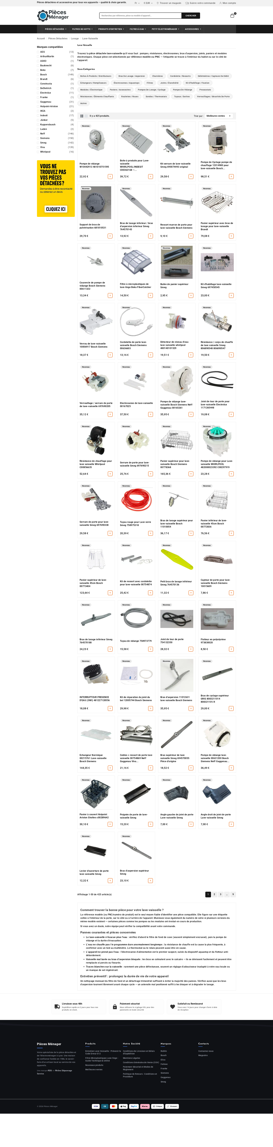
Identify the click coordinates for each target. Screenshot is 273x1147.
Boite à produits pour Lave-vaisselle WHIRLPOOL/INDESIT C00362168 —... (134, 165)
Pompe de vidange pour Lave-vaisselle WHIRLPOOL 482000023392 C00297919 (217, 464)
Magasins (203, 1055)
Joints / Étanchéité (169, 83)
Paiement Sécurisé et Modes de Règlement (138, 1068)
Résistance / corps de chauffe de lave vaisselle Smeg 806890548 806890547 (217, 345)
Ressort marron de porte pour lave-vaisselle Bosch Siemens (176, 226)
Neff (57, 133)
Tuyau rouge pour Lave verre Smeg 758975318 (135, 524)
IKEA (57, 111)
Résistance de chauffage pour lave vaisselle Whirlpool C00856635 (96, 464)
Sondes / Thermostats (156, 96)
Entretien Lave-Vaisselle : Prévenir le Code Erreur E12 (103, 1052)
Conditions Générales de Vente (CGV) (141, 1062)
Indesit (57, 115)
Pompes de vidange (182, 90)
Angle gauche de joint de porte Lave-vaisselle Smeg (176, 816)
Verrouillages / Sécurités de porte (213, 96)
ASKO (57, 61)
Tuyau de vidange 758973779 (136, 641)
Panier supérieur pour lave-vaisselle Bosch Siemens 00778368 (175, 464)
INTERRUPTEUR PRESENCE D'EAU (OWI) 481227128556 (95, 699)
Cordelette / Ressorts (180, 76)
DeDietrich (57, 88)
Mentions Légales (131, 1058)
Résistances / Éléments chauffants (97, 96)
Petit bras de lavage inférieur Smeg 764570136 (176, 583)
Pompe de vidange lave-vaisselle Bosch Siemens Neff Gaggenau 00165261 (176, 404)
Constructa (57, 83)
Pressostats (205, 90)
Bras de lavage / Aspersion (132, 76)
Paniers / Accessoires (120, 90)
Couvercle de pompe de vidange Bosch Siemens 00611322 (92, 285)
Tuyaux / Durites (182, 96)
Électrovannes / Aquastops (126, 83)
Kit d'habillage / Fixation (197, 83)
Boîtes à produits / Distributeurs (95, 76)
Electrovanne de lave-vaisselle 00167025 (136, 405)
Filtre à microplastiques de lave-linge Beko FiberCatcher (135, 286)
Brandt (57, 79)
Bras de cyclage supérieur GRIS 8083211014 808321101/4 (215, 698)
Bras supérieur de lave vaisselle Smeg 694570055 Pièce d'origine (174, 758)
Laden (57, 129)
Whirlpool (57, 151)
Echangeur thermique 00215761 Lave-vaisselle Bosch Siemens (93, 758)
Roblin (164, 1051)
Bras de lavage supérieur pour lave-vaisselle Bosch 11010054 (176, 523)
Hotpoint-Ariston (57, 106)
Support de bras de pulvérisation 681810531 (93, 226)
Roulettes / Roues (129, 96)
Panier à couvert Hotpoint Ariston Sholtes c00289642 (94, 816)
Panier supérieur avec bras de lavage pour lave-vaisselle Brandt (217, 226)
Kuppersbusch (57, 124)
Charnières (157, 76)
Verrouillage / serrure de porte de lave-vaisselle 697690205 (96, 405)
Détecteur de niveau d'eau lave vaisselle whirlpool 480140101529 (174, 345)
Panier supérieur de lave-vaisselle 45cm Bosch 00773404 (93, 583)
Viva (57, 147)
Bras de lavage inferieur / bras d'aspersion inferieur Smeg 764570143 (136, 226)
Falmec (164, 1064)
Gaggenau (57, 101)
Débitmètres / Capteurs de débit (213, 76)
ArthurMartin (57, 56)
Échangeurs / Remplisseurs (93, 83)
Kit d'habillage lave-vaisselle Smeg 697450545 (216, 286)
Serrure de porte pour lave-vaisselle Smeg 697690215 (134, 464)
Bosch (57, 74)
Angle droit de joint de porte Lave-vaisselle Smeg (216, 816)
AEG (57, 52)
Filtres (150, 83)
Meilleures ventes (219, 116)
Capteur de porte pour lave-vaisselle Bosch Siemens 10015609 (215, 583)
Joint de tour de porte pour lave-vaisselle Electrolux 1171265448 (215, 404)
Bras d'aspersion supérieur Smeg (134, 872)
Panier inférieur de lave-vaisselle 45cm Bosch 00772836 (214, 523)
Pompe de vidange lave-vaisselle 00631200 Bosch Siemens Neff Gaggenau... (215, 758)
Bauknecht (57, 65)
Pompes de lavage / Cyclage (152, 90)
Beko (57, 70)
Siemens (57, 138)
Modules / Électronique (91, 90)
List (86, 116)
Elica (163, 1060)
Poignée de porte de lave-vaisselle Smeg (134, 816)
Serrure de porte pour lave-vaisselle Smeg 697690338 (94, 523)
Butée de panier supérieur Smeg (174, 286)
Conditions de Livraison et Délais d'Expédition (139, 1052)
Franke (57, 97)
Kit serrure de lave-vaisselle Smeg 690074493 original (175, 165)
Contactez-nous (206, 1051)
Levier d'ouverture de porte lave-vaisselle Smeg (94, 872)
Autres (83, 103)
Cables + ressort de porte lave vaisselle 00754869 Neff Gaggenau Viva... (136, 758)
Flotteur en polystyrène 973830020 (213, 641)
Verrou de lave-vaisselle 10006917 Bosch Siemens (93, 345)
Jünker (57, 120)
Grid (81, 116)
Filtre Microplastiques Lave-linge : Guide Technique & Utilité (101, 1059)
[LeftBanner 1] (56, 188)
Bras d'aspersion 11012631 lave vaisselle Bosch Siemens (176, 699)
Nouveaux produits (94, 1065)
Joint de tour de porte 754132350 (172, 641)
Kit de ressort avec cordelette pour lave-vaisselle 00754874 (136, 583)
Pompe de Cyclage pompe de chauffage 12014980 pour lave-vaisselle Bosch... (216, 165)
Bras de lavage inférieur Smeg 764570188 (96, 641)
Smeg (57, 142)
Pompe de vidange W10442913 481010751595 (94, 165)
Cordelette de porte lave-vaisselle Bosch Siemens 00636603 (133, 345)
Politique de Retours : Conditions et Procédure (140, 1075)
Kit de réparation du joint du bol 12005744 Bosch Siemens (136, 699)
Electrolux (57, 92)
